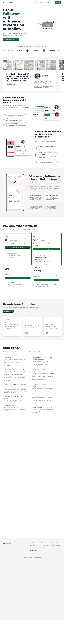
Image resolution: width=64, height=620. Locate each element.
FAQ (30, 543)
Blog (31, 545)
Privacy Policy (43, 543)
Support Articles (55, 543)
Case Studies (41, 2)
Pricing (35, 2)
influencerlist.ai (7, 376)
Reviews (47, 2)
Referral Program (33, 546)
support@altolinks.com (56, 541)
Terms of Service (44, 541)
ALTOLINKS (10, 2)
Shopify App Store (33, 541)
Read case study (11, 80)
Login (52, 2)
